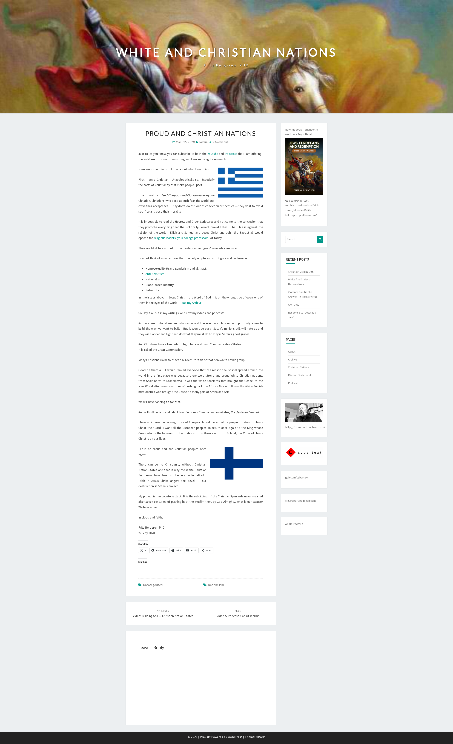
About (292, 351)
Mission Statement (299, 375)
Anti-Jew (293, 304)
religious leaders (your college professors (181, 238)
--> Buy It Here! (302, 134)
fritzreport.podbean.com (300, 500)
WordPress (235, 737)
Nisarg (260, 737)
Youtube (212, 154)
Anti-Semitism (154, 274)
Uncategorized (153, 585)
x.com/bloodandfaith (298, 210)
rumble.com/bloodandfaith (302, 205)
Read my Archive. (191, 303)
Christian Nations (298, 367)
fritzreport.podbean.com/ (301, 215)
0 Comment (221, 141)
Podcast (293, 383)
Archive (292, 359)
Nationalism (216, 585)
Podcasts (231, 154)
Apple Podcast (294, 524)
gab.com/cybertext (296, 477)
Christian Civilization (301, 271)
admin (203, 141)
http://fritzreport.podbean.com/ (305, 427)
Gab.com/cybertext (297, 200)
